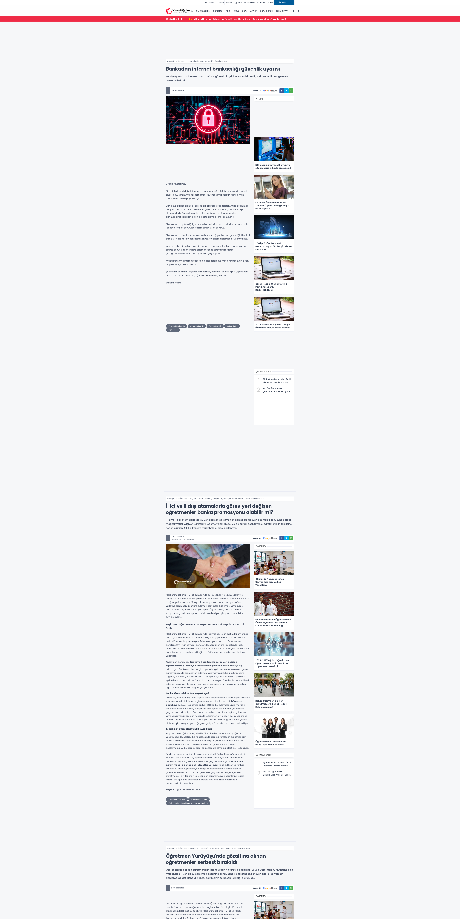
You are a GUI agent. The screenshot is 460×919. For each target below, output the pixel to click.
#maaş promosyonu (199, 799)
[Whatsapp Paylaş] (291, 90)
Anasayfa (171, 61)
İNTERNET (181, 61)
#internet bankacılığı (176, 326)
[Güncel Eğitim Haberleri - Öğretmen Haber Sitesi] (178, 11)
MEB (228, 11)
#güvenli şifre (232, 326)
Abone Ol (257, 90)
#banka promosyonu (176, 799)
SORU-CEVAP (282, 11)
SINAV (244, 11)
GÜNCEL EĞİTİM (203, 11)
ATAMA (253, 11)
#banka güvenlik (197, 326)
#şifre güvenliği (215, 326)
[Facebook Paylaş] (281, 90)
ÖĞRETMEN (218, 11)
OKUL (236, 11)
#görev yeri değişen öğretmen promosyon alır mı (188, 803)
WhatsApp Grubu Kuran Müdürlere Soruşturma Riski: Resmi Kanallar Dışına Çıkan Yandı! (233, 18)
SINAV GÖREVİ (266, 11)
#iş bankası (173, 330)
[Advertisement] (230, 41)
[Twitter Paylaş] (286, 90)
